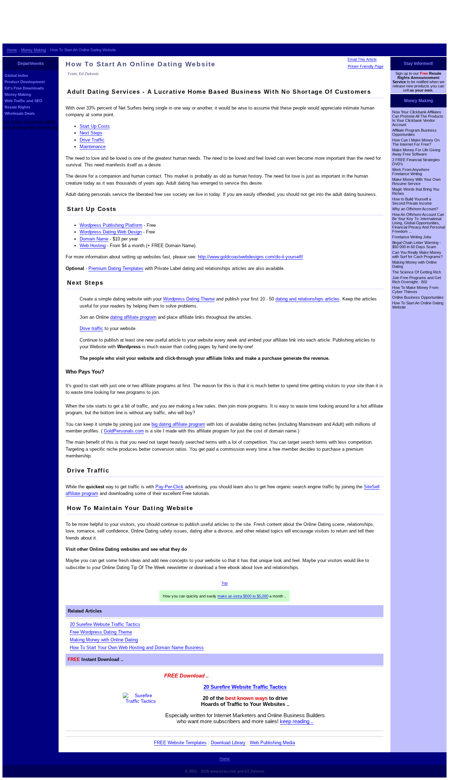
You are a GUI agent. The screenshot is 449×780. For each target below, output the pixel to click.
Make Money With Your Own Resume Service (416, 181)
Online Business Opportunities (418, 297)
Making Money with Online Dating (104, 639)
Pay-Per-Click (169, 486)
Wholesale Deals (20, 113)
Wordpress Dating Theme (189, 299)
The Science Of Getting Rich (416, 272)
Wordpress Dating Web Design (111, 231)
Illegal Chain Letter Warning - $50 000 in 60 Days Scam (416, 244)
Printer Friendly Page (365, 66)
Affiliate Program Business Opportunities (414, 132)
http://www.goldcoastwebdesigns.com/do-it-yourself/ (250, 256)
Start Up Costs (95, 126)
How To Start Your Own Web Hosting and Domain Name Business (137, 647)
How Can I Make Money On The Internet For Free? (416, 142)
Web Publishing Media (272, 742)
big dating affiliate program (178, 424)
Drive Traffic (92, 140)
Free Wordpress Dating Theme (101, 632)
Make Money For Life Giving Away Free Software (416, 152)
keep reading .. (297, 721)
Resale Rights (17, 107)
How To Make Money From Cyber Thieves (415, 289)
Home (12, 50)
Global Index (16, 75)
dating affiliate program (133, 317)
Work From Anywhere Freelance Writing (410, 171)
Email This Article (362, 59)
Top (224, 583)
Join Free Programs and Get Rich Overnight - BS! (416, 280)
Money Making (33, 50)
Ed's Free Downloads (24, 88)
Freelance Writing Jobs (411, 237)
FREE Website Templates (180, 742)
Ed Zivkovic (254, 771)
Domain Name (94, 239)
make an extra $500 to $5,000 (242, 596)
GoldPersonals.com (124, 431)
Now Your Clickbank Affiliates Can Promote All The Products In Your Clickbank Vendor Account (417, 118)
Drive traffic (91, 328)
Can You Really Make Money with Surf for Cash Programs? (417, 254)
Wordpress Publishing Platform (111, 225)
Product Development (25, 82)
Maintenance (93, 146)
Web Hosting (93, 245)
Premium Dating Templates (115, 268)
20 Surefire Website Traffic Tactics (105, 624)
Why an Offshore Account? (415, 209)
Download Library (228, 742)
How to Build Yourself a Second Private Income (412, 201)
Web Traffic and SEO (23, 101)
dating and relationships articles (307, 299)
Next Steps (91, 132)
